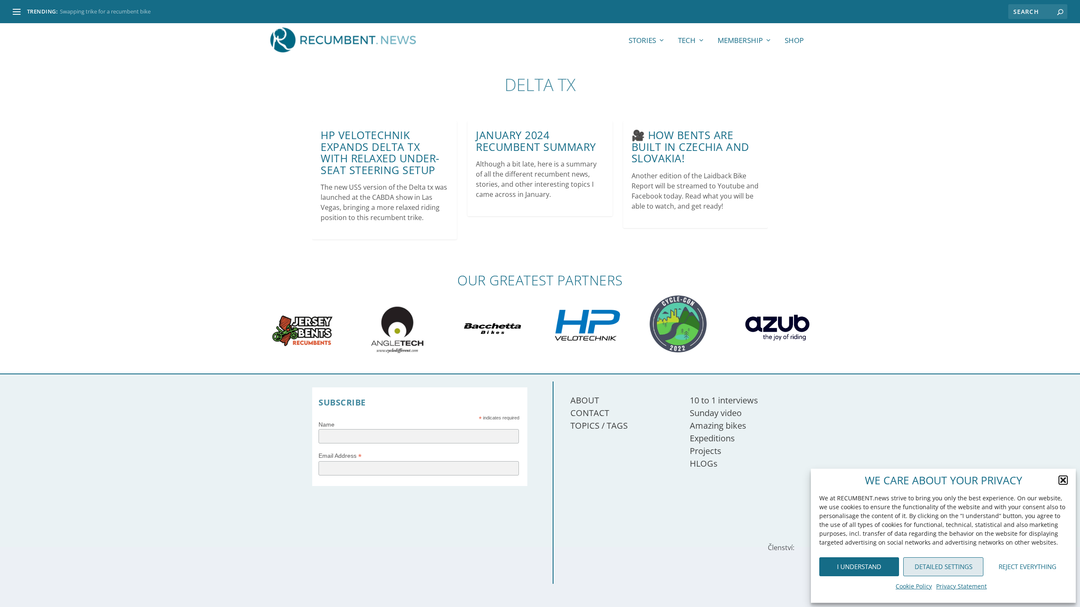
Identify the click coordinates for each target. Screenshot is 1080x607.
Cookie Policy (914, 586)
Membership (740, 41)
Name (327, 424)
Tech (687, 41)
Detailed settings (943, 566)
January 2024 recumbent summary (536, 141)
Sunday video (716, 413)
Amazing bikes (718, 425)
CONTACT (589, 413)
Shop (794, 41)
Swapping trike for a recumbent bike (105, 11)
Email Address (340, 456)
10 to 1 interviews (724, 400)
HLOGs (704, 463)
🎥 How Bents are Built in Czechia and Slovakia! (690, 146)
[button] (1063, 480)
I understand (859, 566)
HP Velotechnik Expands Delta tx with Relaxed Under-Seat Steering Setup (380, 152)
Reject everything (1027, 566)
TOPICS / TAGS (599, 425)
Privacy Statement (961, 586)
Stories (642, 41)
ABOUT (584, 400)
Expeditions (712, 438)
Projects (705, 451)
